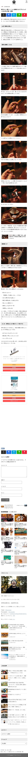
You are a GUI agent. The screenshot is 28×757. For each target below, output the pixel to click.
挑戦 (2, 6)
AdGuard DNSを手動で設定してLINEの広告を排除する (17, 700)
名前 (3, 480)
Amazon (14, 364)
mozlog (11, 755)
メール (3, 486)
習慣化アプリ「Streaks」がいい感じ (17, 709)
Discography (12, 612)
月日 (14, 615)
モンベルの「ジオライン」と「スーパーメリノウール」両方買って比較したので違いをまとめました (17, 722)
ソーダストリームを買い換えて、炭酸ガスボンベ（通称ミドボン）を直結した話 (17, 677)
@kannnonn (8, 610)
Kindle (14, 392)
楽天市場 (14, 367)
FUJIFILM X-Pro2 (14, 613)
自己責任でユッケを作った (14, 694)
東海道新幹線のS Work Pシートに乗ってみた (17, 690)
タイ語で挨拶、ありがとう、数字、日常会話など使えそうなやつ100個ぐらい (17, 715)
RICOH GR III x (23, 613)
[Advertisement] (12, 415)
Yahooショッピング (14, 370)
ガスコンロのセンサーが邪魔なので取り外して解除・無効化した (17, 705)
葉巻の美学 (14, 387)
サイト (2, 492)
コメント (4, 465)
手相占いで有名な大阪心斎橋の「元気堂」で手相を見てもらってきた (17, 671)
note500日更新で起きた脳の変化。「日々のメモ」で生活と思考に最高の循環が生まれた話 (17, 684)
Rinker (15, 389)
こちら (13, 619)
